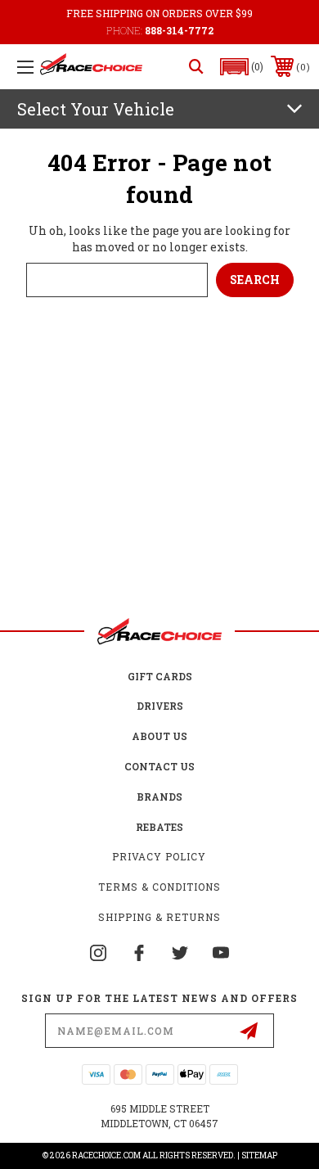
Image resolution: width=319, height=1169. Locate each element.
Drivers (160, 705)
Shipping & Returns (159, 916)
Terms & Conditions (159, 886)
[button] (242, 66)
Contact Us (159, 766)
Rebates (159, 826)
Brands (159, 796)
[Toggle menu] (25, 66)
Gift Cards (160, 676)
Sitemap (259, 1155)
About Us (159, 735)
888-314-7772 (179, 30)
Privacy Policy (159, 856)
